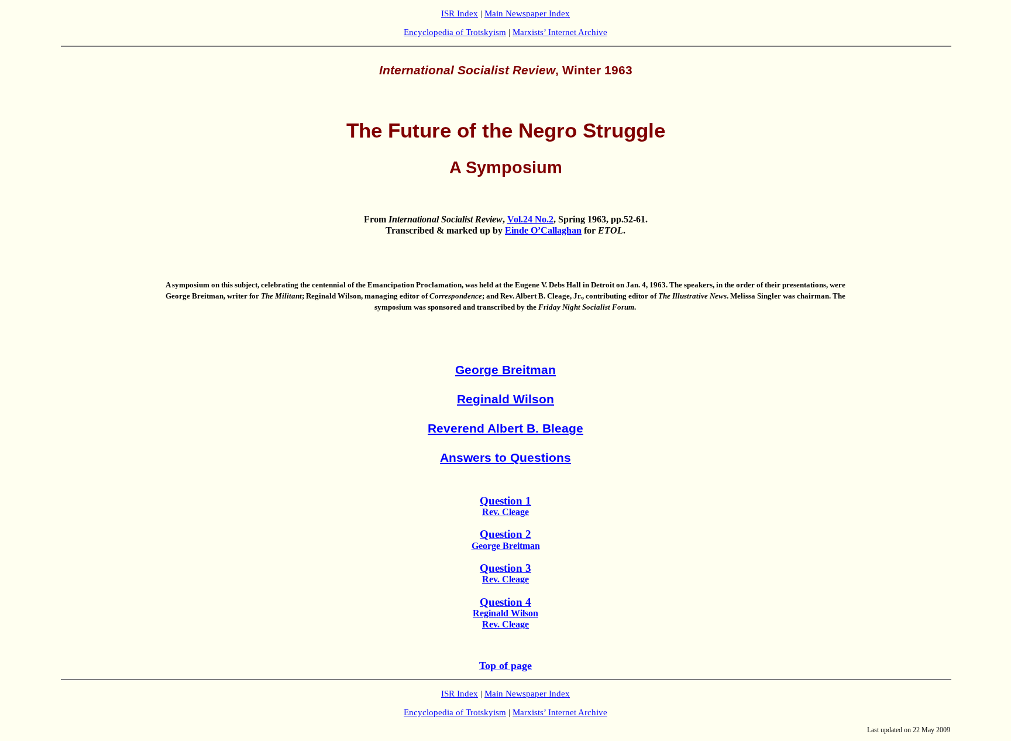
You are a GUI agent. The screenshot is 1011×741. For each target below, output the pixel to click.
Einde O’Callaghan (543, 230)
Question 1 (505, 501)
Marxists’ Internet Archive (560, 32)
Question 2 (505, 534)
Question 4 (505, 602)
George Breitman (505, 370)
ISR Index (459, 13)
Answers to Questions (505, 458)
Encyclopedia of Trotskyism (455, 32)
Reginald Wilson (505, 399)
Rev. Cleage (505, 512)
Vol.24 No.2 (530, 219)
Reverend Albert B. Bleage (505, 428)
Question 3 (505, 568)
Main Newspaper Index (527, 13)
